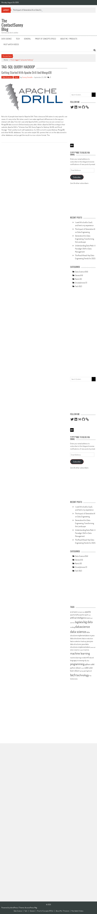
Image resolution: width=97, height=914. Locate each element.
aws (88, 617)
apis (90, 615)
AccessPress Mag (31, 907)
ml (87, 657)
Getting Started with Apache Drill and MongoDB (26, 72)
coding (72, 627)
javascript (92, 647)
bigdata (79, 622)
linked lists (86, 650)
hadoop (83, 641)
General (27, 39)
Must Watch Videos (11, 44)
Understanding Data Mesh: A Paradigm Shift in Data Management (85, 248)
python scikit (89, 664)
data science (78, 631)
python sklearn (75, 668)
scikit (86, 667)
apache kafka (74, 615)
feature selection (75, 641)
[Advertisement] (83, 76)
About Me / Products (68, 39)
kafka (71, 650)
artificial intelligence (78, 617)
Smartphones (80, 282)
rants (82, 668)
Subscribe (77, 177)
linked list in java (78, 650)
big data (88, 622)
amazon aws (81, 612)
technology (82, 675)
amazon (75, 612)
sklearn (77, 671)
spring (81, 671)
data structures (76, 638)
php (88, 660)
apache (88, 611)
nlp (85, 660)
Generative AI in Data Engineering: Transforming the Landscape (84, 239)
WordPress (14, 907)
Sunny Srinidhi (27, 77)
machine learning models (78, 658)
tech (73, 675)
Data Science (6, 39)
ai (70, 611)
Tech (18, 39)
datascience (82, 626)
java (88, 641)
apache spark (83, 615)
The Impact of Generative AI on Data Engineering (30, 10)
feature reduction (87, 638)
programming (77, 664)
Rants (77, 279)
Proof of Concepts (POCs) (45, 39)
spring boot (88, 671)
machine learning (80, 653)
